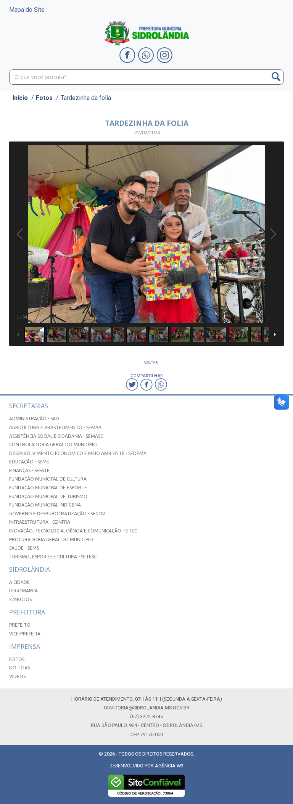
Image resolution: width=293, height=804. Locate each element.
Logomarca (23, 590)
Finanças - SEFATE (29, 470)
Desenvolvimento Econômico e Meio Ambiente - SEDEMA (77, 453)
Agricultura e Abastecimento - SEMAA (55, 427)
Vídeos (17, 676)
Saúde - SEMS (24, 547)
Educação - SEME (29, 461)
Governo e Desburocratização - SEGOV (57, 513)
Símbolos (20, 599)
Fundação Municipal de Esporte (48, 487)
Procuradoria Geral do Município (51, 539)
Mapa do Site (27, 9)
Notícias (19, 667)
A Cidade (19, 582)
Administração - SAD (34, 418)
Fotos (44, 97)
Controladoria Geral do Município (53, 444)
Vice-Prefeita (24, 633)
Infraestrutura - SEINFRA (39, 521)
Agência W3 (169, 766)
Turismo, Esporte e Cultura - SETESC (53, 556)
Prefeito (20, 624)
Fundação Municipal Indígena (45, 504)
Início (20, 97)
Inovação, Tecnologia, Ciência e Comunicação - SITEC (73, 530)
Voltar (151, 362)
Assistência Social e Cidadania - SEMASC (56, 436)
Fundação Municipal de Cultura (48, 478)
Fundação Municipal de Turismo (48, 496)
